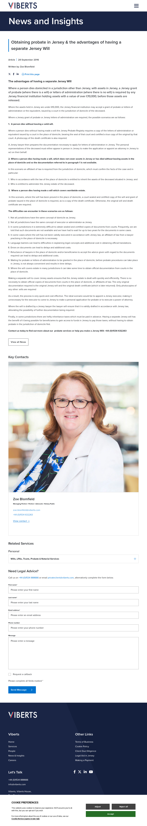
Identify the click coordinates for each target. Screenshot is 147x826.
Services (12, 746)
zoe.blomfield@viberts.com (26, 510)
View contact (20, 521)
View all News (18, 342)
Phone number (14, 623)
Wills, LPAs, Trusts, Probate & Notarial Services (35, 558)
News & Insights (16, 755)
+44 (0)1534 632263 (23, 514)
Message (12, 635)
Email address (14, 610)
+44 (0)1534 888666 (18, 779)
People (11, 751)
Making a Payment (84, 760)
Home (11, 741)
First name (12, 585)
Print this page (32, 74)
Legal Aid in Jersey (84, 755)
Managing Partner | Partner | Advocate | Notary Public (34, 504)
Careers (12, 760)
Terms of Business (84, 741)
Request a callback (22, 674)
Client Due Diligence (85, 751)
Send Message (19, 689)
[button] (73, 559)
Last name (12, 598)
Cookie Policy (82, 746)
